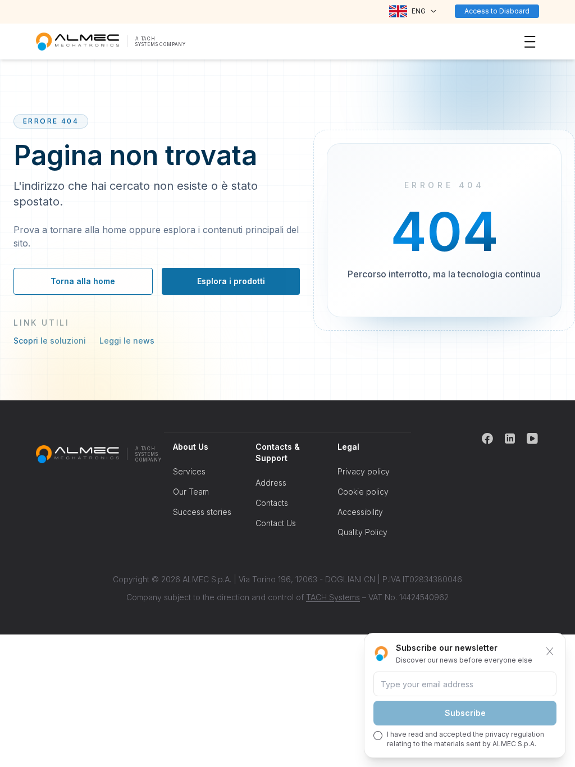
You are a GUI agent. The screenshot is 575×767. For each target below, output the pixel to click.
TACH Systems (333, 597)
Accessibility (360, 512)
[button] (413, 11)
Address (270, 482)
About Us (190, 446)
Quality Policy (362, 532)
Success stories (202, 512)
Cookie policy (363, 491)
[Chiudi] (550, 651)
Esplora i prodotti (231, 281)
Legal (348, 446)
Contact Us (275, 523)
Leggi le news (126, 340)
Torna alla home (83, 281)
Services (189, 471)
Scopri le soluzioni (49, 340)
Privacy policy (363, 471)
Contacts (271, 503)
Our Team (191, 491)
